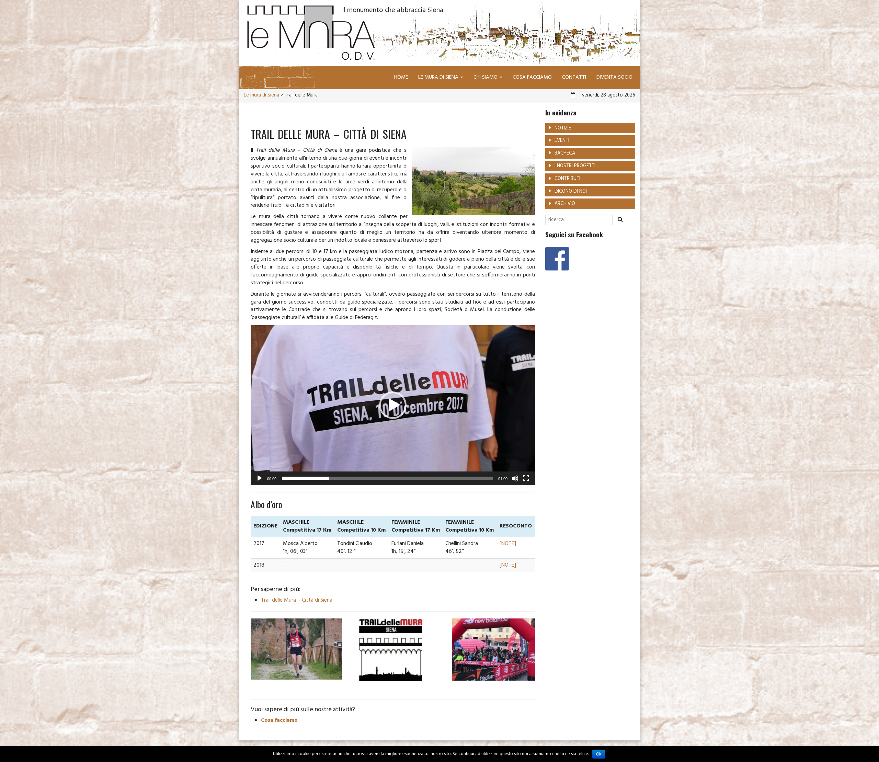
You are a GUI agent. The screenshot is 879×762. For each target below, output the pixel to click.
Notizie (563, 128)
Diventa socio (614, 77)
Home (401, 77)
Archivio (565, 204)
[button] (393, 405)
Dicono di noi (571, 191)
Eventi (562, 141)
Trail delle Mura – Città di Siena (296, 600)
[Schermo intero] (526, 478)
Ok (598, 754)
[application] (393, 405)
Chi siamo (486, 77)
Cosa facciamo (532, 77)
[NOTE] (508, 543)
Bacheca (565, 153)
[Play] (259, 478)
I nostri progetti (575, 166)
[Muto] (515, 478)
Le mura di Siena (439, 77)
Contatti (574, 77)
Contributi (567, 179)
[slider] (387, 478)
